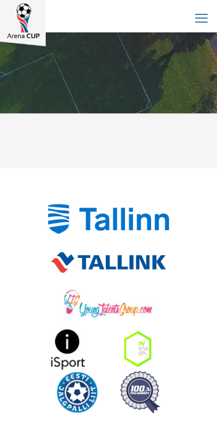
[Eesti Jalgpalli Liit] (77, 392)
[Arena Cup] (23, 14)
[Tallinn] (108, 219)
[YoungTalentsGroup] (108, 305)
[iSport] (68, 349)
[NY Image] (137, 349)
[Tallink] (108, 262)
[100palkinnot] (140, 392)
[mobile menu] (201, 17)
